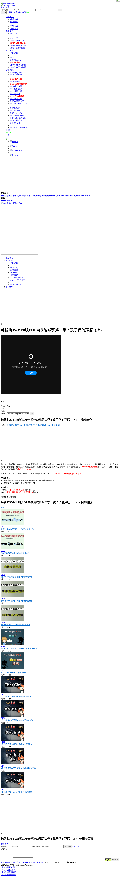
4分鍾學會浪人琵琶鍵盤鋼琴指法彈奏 (16, 744)
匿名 (5, 849)
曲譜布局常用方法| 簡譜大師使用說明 (16, 577)
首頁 (10, 12)
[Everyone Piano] (8, 3)
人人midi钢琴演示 (82, 196)
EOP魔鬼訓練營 (16, 60)
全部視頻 (14, 53)
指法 (28, 12)
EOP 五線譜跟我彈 (18, 118)
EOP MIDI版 (15, 94)
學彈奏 (8, 132)
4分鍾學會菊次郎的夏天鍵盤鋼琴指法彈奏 (18, 768)
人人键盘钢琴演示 (64, 196)
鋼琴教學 (28, 196)
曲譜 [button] (8, 17)
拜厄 (60, 425)
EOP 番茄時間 (16, 86)
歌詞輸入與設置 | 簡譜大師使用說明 (15, 625)
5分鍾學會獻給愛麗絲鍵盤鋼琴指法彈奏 (17, 720)
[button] (7, 139)
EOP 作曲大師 (16, 113)
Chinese (15, 155)
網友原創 (39, 196)
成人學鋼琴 (52, 425)
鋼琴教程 (10, 425)
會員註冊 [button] (75, 846)
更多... (3, 508)
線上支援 (16, 862)
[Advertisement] (60, 174)
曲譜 (15, 12)
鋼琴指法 (18, 425)
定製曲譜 (14, 26)
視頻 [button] (8, 50)
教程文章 (14, 34)
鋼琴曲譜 (14, 19)
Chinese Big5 (17, 151)
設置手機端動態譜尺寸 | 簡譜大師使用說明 (18, 529)
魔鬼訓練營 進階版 (18, 48)
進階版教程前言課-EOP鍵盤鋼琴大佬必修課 (19, 649)
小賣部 (8, 130)
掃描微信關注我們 (8, 872)
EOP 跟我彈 (15, 108)
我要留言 (4, 844)
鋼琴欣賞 (18, 196)
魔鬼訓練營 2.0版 (17, 41)
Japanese (15, 146)
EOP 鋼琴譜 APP (17, 101)
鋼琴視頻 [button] (9, 261)
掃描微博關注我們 (8, 875)
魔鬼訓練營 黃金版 (18, 46)
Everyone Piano (16, 72)
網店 (20, 12)
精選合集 (14, 22)
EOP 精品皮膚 (16, 74)
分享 (32, 414)
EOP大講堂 (15, 38)
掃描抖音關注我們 (8, 867)
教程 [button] (8, 31)
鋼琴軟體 (9, 862)
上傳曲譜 (14, 29)
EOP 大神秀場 (16, 120)
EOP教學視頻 (7, 200)
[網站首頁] (13, 12)
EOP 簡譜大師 (16, 91)
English (15, 142)
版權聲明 (24, 862)
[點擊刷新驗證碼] (108, 859)
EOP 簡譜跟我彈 (17, 116)
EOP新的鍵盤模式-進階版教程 (13, 673)
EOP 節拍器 (15, 81)
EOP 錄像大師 (16, 89)
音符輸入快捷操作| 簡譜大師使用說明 (16, 601)
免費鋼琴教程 (29, 425)
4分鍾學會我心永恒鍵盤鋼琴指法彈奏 (16, 792)
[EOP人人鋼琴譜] (19, 254)
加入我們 (40, 862)
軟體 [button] (8, 70)
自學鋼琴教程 (41, 425)
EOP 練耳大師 (16, 99)
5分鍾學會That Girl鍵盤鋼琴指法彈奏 (16, 696)
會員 (24, 12)
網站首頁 (9, 258)
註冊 (8, 7)
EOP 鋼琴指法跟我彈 (18, 104)
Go (60, 10)
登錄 (3, 7)
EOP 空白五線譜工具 (18, 127)
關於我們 (32, 862)
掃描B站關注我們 (8, 870)
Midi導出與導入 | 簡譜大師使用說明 (15, 553)
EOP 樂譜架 (15, 111)
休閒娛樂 (50, 196)
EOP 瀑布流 (15, 123)
